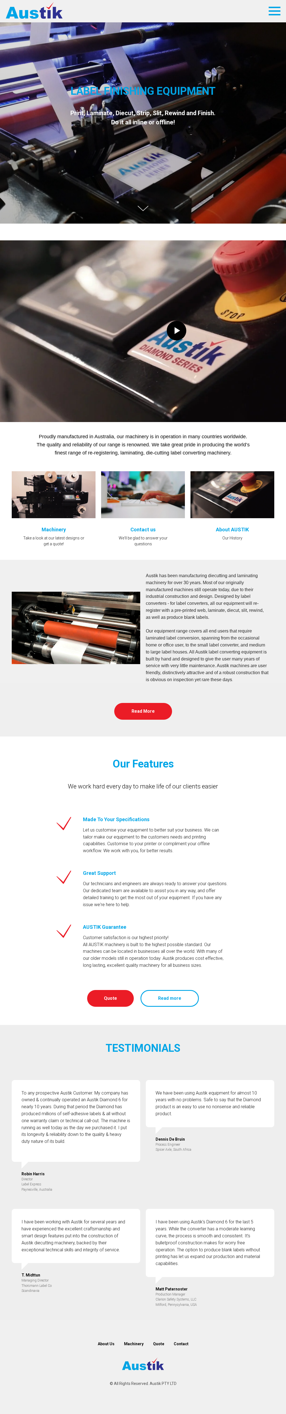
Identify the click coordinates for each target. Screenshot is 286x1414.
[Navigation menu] (274, 11)
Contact (181, 1344)
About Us (106, 1344)
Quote (158, 1344)
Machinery (134, 1344)
